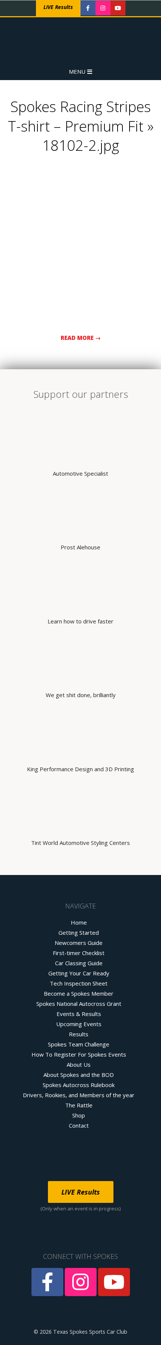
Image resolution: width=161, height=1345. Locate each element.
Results (78, 1034)
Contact (79, 1125)
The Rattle (78, 1105)
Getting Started (78, 932)
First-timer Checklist (78, 953)
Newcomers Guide (79, 942)
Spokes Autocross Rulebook (79, 1085)
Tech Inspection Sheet (78, 983)
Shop (78, 1115)
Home (79, 922)
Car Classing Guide (79, 963)
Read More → (81, 337)
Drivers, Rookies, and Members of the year (78, 1095)
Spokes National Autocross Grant (78, 1003)
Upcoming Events (78, 1024)
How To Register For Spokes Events (78, 1054)
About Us (79, 1064)
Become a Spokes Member (78, 993)
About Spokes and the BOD (78, 1074)
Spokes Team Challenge (78, 1044)
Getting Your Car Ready (78, 973)
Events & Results (79, 1013)
